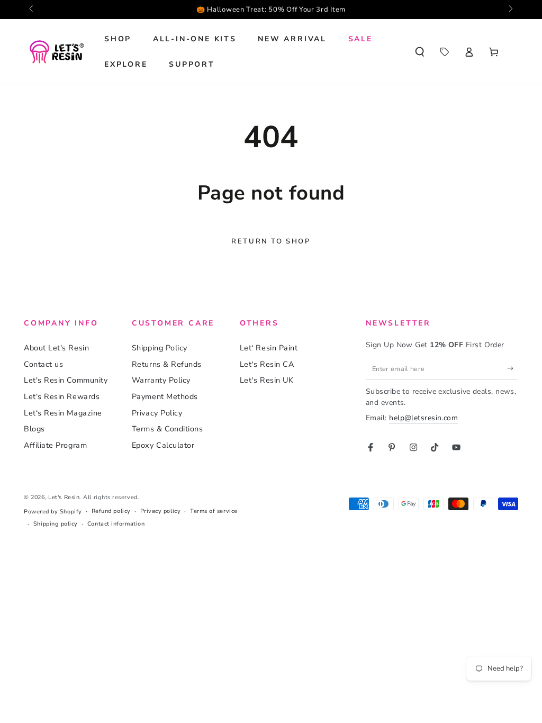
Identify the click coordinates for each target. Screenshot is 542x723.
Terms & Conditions (167, 428)
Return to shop (270, 241)
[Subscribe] (512, 368)
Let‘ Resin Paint (269, 347)
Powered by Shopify (53, 512)
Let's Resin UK (267, 380)
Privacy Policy (157, 413)
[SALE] (444, 51)
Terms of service (214, 511)
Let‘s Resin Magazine (63, 413)
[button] (419, 51)
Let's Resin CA (267, 364)
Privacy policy (160, 511)
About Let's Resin (56, 347)
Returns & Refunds (167, 364)
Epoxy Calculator (163, 445)
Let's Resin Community (65, 380)
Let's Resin (63, 497)
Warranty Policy (161, 380)
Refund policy (111, 511)
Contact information (115, 524)
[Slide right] (510, 9)
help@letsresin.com (423, 418)
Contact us (43, 364)
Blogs (34, 428)
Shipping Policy (159, 347)
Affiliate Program (55, 445)
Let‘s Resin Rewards (62, 396)
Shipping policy (55, 524)
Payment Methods (165, 396)
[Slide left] (32, 9)
